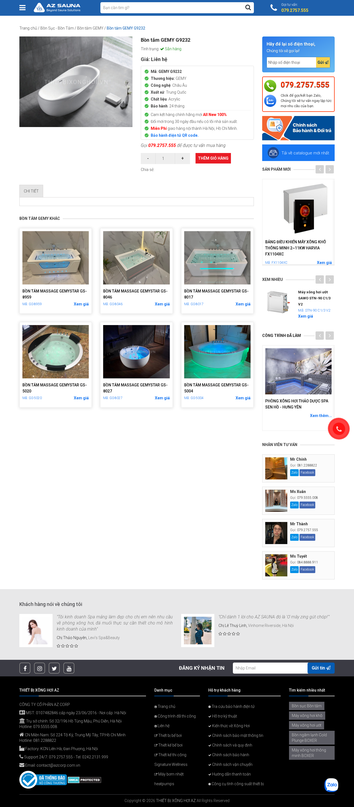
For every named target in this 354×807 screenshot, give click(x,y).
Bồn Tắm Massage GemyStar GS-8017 (216, 294)
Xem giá (81, 304)
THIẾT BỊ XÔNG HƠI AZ (176, 800)
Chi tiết (31, 191)
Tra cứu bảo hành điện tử (232, 706)
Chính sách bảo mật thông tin (237, 735)
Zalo (294, 472)
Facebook (307, 472)
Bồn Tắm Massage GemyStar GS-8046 (135, 294)
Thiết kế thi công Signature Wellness (171, 760)
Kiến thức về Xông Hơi (230, 726)
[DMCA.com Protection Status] (84, 779)
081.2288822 (307, 465)
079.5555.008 (307, 498)
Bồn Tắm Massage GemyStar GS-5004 (216, 388)
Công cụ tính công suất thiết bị (237, 784)
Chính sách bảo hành (230, 755)
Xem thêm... (321, 415)
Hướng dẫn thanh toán (231, 774)
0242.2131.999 (95, 757)
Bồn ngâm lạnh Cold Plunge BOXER (309, 738)
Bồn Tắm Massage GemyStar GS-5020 (54, 388)
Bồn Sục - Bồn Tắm (57, 28)
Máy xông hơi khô (307, 715)
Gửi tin (319, 668)
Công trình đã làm (281, 335)
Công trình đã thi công (176, 716)
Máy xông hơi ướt (306, 725)
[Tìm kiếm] (248, 7)
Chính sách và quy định (231, 745)
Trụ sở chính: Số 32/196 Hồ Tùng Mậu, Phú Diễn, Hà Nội (73, 721)
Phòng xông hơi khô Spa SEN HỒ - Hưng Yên (298, 404)
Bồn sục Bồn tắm (307, 706)
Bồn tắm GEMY (90, 28)
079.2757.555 (162, 145)
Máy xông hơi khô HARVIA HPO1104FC (290, 245)
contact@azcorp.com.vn (58, 765)
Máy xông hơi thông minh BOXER (309, 753)
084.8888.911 (307, 562)
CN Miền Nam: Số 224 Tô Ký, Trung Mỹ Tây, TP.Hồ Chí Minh (75, 735)
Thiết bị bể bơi (169, 735)
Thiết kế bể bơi (170, 745)
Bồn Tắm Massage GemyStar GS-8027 (135, 388)
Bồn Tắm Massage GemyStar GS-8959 (54, 294)
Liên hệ (163, 726)
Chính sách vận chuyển (232, 764)
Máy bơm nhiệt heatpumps (169, 779)
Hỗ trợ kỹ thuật (224, 716)
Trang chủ (28, 28)
